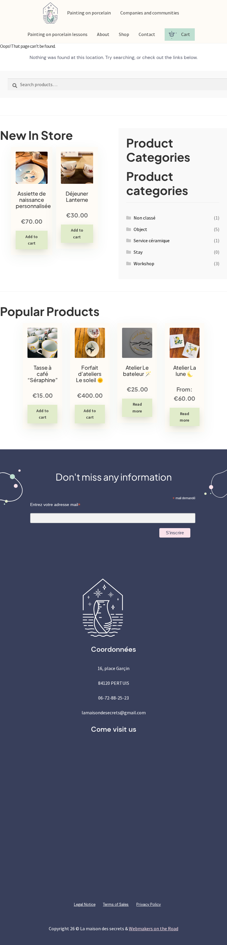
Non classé (144, 218)
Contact (147, 34)
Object (140, 229)
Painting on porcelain (89, 13)
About (103, 34)
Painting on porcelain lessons (57, 34)
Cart (185, 34)
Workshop (144, 263)
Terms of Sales (116, 904)
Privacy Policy (148, 904)
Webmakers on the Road (153, 928)
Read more (137, 408)
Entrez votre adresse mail (55, 504)
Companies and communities (149, 13)
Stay (138, 252)
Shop (124, 34)
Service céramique (152, 240)
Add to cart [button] (31, 240)
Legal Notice (84, 904)
